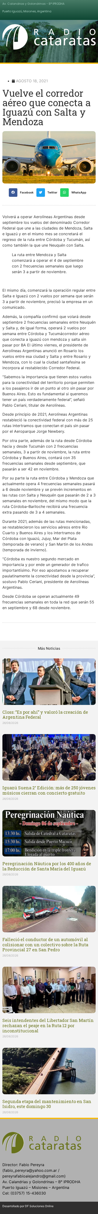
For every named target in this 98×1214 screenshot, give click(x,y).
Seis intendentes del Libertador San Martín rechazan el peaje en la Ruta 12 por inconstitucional (48, 1025)
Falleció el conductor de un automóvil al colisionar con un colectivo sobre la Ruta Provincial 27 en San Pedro (45, 944)
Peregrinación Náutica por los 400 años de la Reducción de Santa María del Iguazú (46, 866)
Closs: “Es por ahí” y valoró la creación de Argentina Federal (45, 714)
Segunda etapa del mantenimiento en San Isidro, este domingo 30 (46, 1104)
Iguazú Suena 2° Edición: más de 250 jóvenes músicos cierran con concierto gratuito (49, 790)
